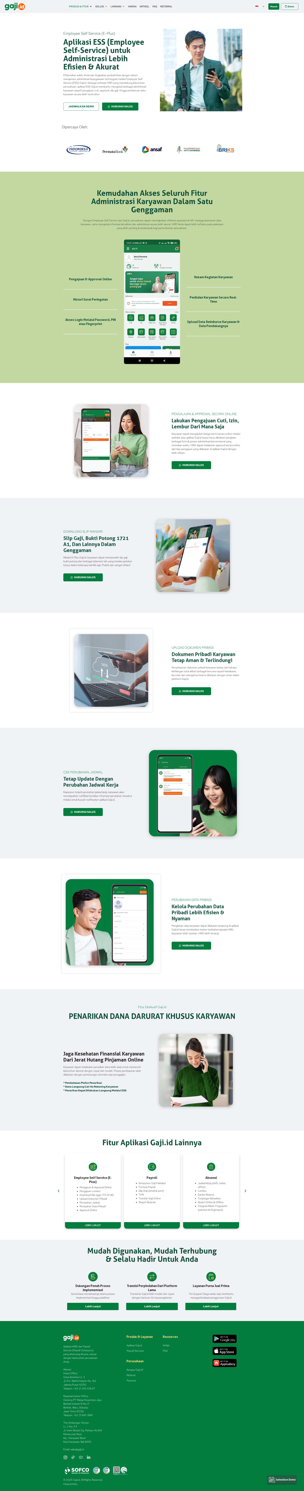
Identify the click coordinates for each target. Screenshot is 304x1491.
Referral (131, 1375)
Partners (131, 1380)
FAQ (165, 1350)
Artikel (166, 1345)
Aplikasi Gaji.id (134, 1345)
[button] (80, 6)
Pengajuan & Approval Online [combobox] (96, 1187)
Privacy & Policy (70, 1484)
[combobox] (97, 1191)
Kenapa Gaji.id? (135, 1369)
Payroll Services (135, 1350)
